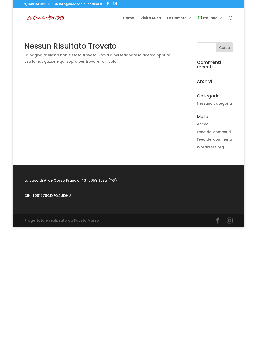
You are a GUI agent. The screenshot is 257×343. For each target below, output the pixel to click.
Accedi (203, 124)
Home (128, 18)
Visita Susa (150, 18)
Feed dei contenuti (214, 131)
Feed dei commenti (214, 139)
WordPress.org (210, 147)
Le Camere (177, 18)
